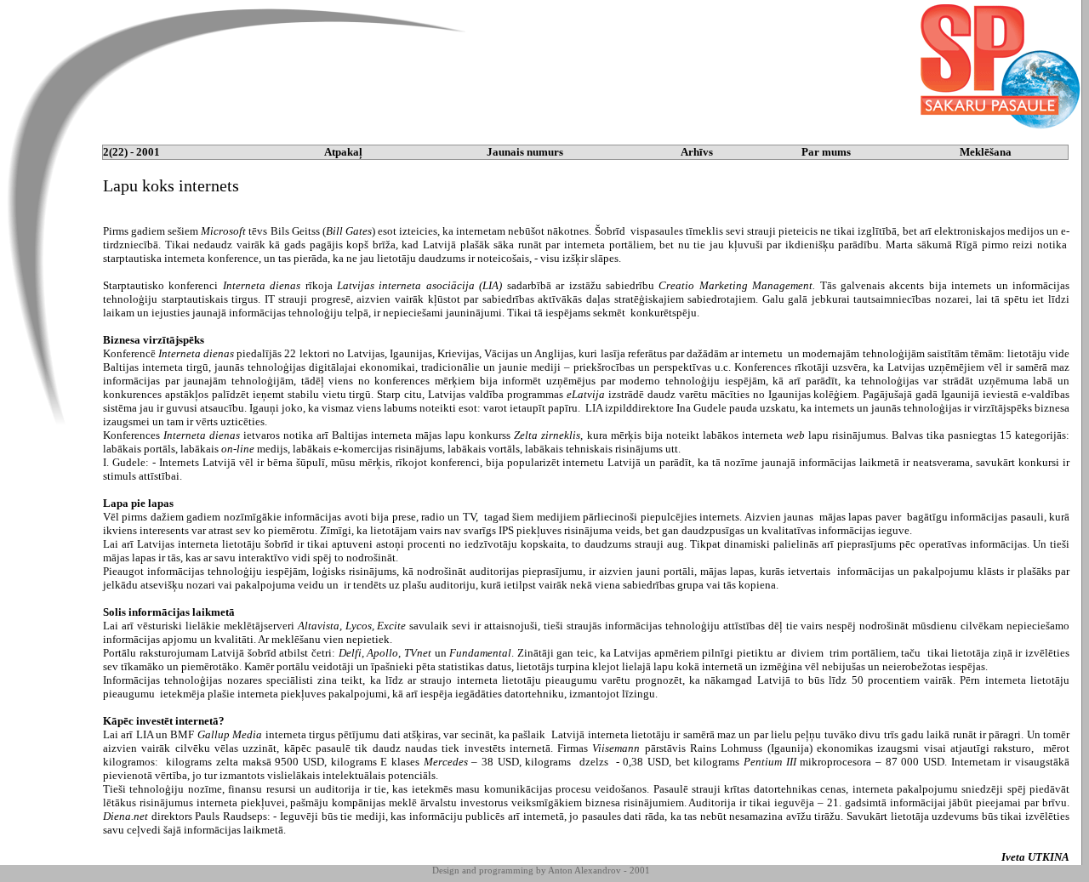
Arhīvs (697, 151)
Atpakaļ (343, 151)
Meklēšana (986, 151)
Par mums (826, 151)
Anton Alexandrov (584, 870)
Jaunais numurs (525, 151)
